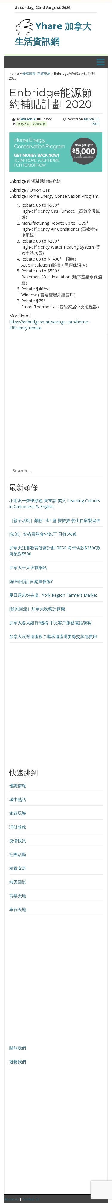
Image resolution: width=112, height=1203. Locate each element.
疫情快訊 (17, 840)
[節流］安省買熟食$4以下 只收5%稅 (43, 534)
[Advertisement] (56, 402)
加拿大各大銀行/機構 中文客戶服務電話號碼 (50, 622)
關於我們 (17, 1048)
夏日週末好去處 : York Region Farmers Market (53, 595)
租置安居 (43, 73)
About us (11, 1199)
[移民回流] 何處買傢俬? (31, 581)
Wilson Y (28, 119)
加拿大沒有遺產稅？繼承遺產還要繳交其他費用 (53, 636)
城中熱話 (17, 799)
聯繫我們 (17, 1062)
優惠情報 (29, 73)
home (14, 73)
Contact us (30, 1199)
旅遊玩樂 (17, 813)
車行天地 (17, 909)
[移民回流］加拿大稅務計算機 (37, 609)
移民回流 (17, 882)
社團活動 (17, 854)
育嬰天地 (17, 896)
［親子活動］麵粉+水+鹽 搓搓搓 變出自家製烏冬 (55, 520)
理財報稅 (17, 827)
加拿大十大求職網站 (28, 567)
